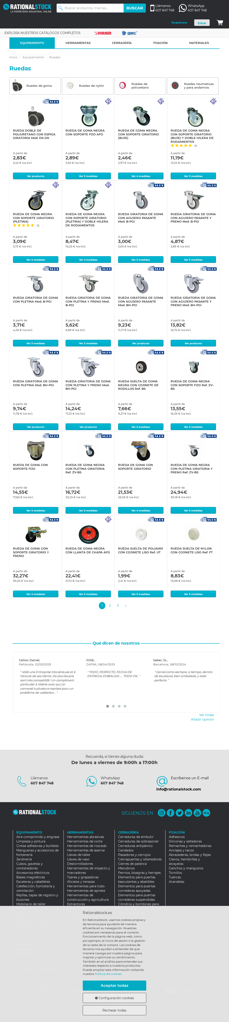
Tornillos (175, 873)
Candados (126, 850)
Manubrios (126, 868)
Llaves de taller (78, 855)
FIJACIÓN (160, 43)
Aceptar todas (114, 985)
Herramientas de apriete (86, 891)
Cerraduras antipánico (135, 846)
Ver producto (35, 176)
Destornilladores (80, 864)
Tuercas (175, 877)
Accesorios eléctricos (32, 873)
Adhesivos (177, 837)
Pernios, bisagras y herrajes (139, 873)
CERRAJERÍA (122, 43)
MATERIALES (199, 43)
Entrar (202, 23)
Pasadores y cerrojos (134, 855)
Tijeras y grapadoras (83, 877)
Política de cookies (108, 974)
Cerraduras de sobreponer (138, 841)
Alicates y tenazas (81, 882)
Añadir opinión (202, 719)
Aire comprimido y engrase (37, 837)
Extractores (76, 904)
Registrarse (179, 22)
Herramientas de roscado (87, 846)
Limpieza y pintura (30, 841)
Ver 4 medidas (140, 176)
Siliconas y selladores (185, 841)
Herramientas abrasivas (85, 837)
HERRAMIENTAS (78, 43)
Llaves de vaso (78, 859)
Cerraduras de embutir (136, 837)
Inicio (13, 57)
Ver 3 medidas (193, 176)
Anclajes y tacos (181, 850)
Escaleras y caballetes (33, 882)
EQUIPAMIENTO (32, 43)
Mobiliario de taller (31, 904)
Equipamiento (33, 57)
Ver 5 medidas (88, 176)
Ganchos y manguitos (186, 868)
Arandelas (176, 882)
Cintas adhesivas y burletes (37, 846)
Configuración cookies (116, 998)
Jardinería (24, 859)
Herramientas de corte (84, 841)
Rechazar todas (114, 1010)
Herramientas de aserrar (86, 850)
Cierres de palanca (132, 864)
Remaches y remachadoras (190, 846)
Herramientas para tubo (86, 886)
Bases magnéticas (30, 877)
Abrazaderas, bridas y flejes (190, 855)
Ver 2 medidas (88, 259)
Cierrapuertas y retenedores (140, 859)
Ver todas (206, 715)
